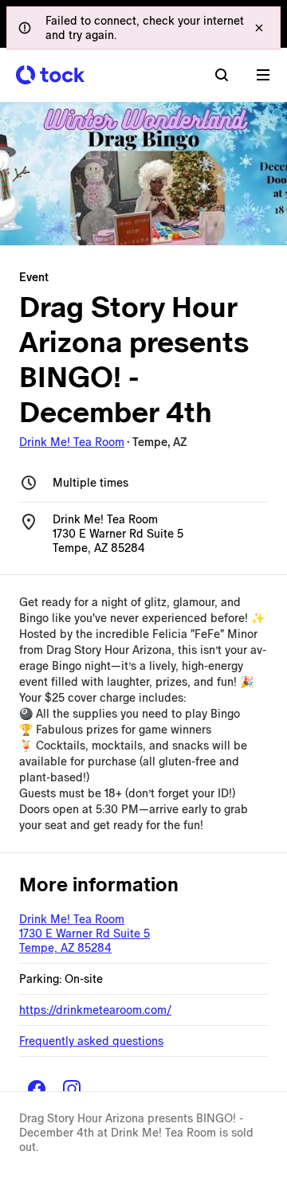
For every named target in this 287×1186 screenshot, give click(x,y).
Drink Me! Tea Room (71, 442)
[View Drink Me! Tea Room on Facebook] (36, 1088)
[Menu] (263, 74)
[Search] (221, 74)
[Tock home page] (50, 74)
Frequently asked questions (91, 1041)
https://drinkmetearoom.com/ (95, 1010)
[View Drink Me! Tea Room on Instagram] (71, 1088)
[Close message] (259, 28)
